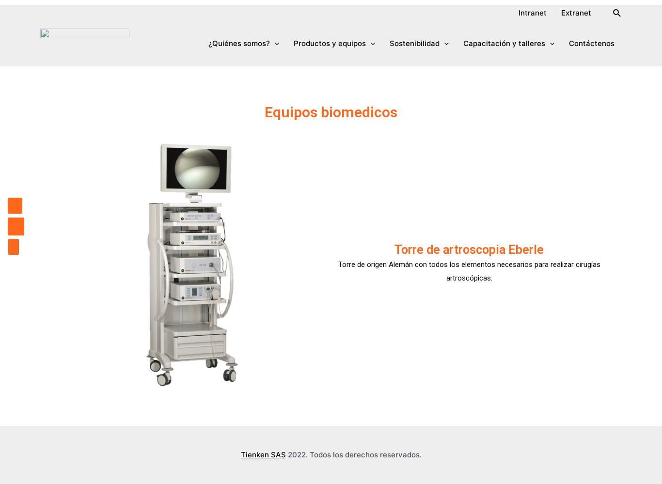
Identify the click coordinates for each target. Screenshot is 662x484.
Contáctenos (592, 43)
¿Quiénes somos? (239, 43)
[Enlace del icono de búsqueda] (617, 13)
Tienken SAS (263, 454)
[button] (13, 247)
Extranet (576, 12)
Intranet (533, 12)
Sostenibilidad (415, 43)
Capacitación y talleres (504, 43)
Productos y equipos (330, 43)
